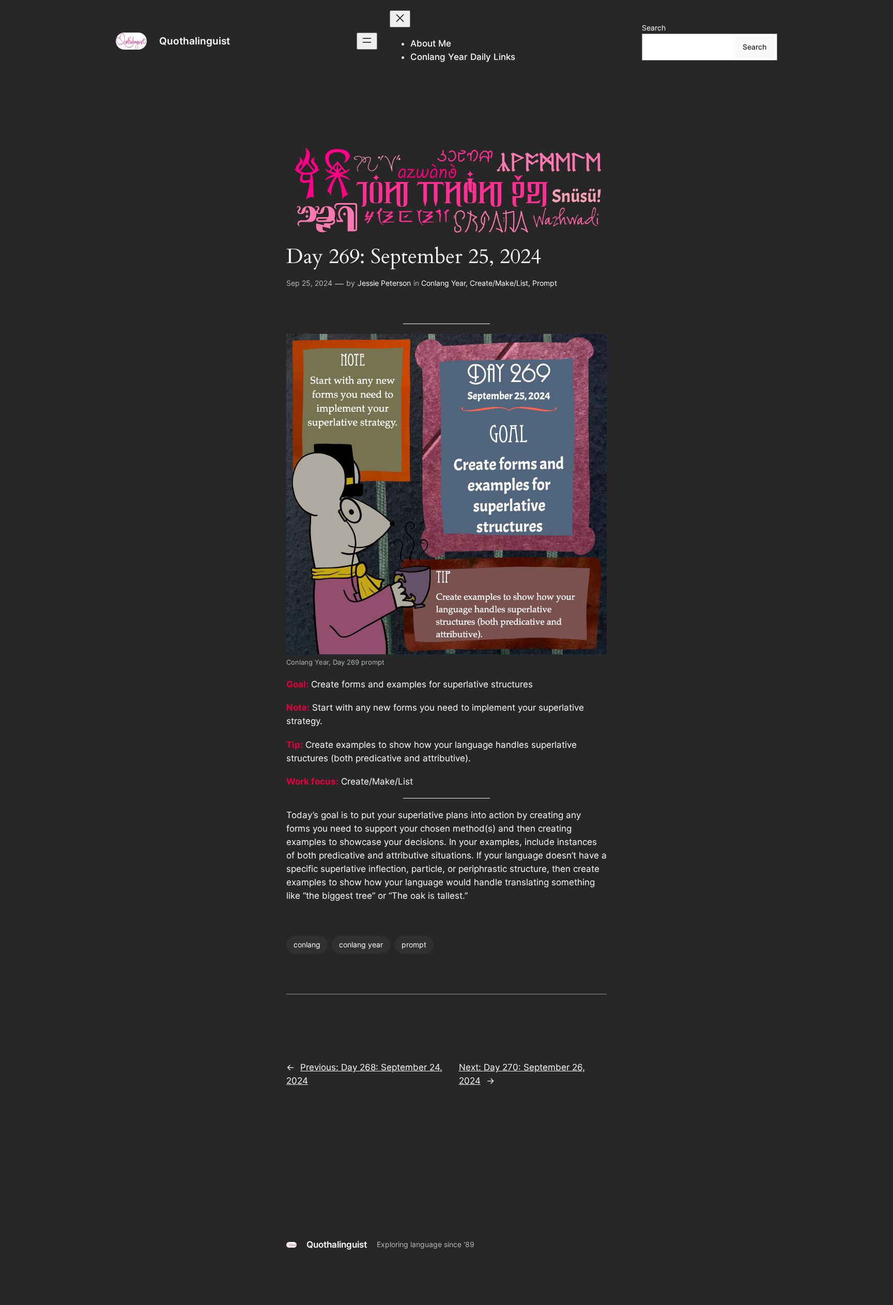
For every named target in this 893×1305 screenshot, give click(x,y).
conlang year (361, 944)
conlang (307, 944)
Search (654, 27)
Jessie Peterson (384, 283)
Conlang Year (443, 283)
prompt (414, 944)
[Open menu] (367, 41)
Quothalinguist (194, 41)
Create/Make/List (499, 283)
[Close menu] (400, 18)
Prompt (544, 283)
